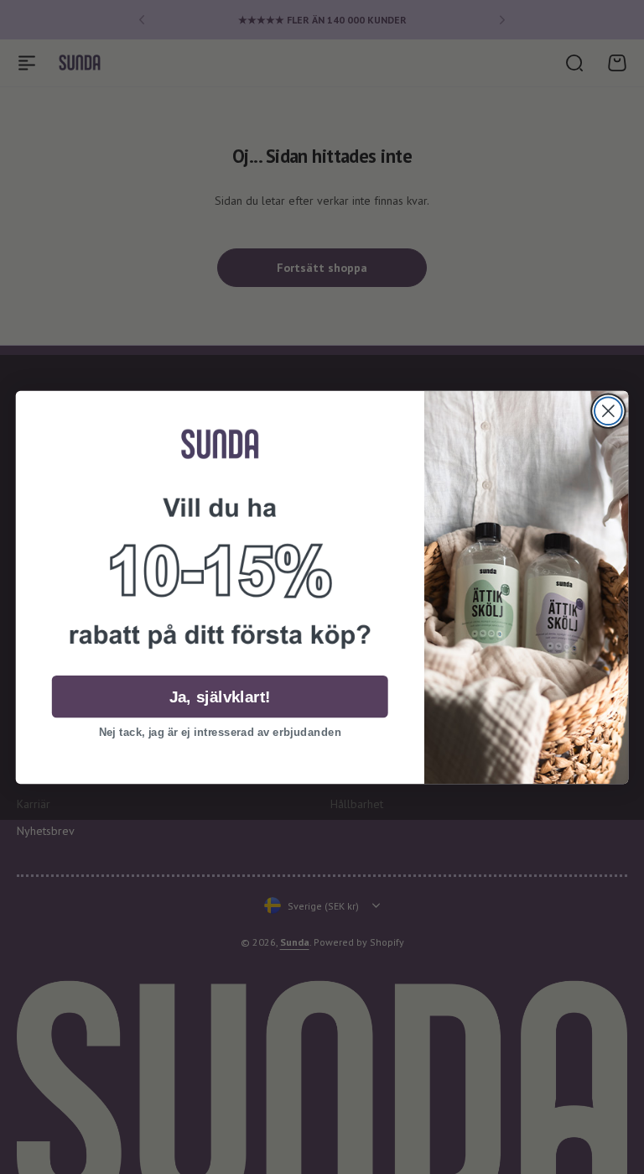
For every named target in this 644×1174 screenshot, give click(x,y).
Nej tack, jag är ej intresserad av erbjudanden (220, 731)
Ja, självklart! (220, 696)
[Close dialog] (608, 411)
